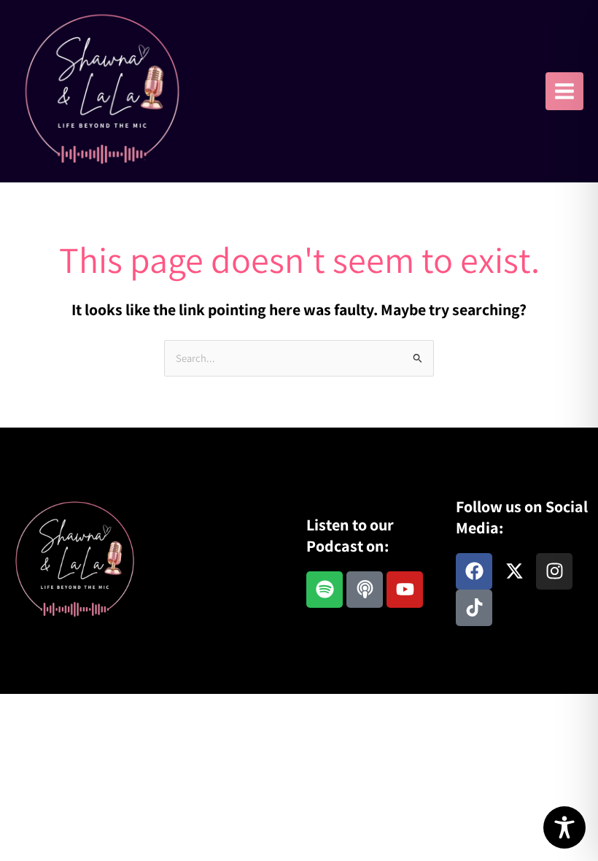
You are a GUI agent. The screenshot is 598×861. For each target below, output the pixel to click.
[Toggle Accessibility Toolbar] (564, 827)
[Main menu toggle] (564, 91)
